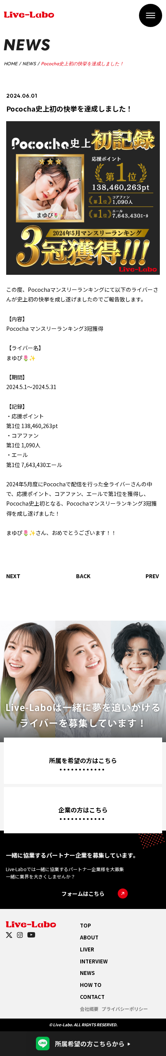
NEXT (13, 576)
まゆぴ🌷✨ (21, 358)
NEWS (29, 63)
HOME (10, 63)
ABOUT (89, 937)
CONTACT (92, 996)
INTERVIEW (94, 961)
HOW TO (91, 984)
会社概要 (89, 1008)
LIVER (87, 949)
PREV (152, 576)
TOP (85, 925)
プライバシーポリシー (125, 1008)
